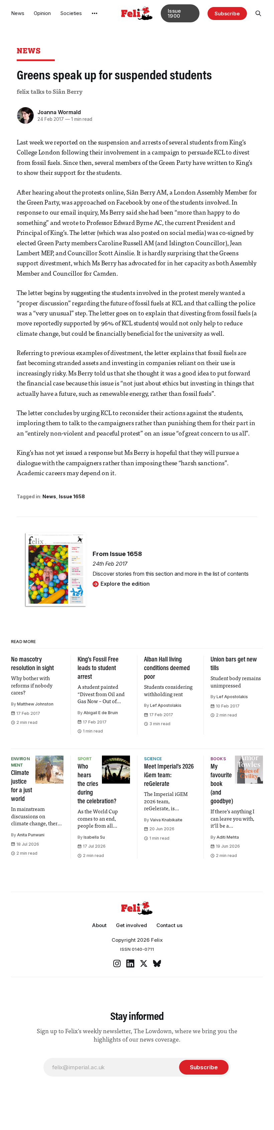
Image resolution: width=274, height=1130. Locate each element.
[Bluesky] (157, 963)
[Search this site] (258, 13)
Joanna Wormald (59, 112)
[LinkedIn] (130, 963)
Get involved (131, 925)
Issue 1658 (72, 496)
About (99, 925)
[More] (94, 13)
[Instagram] (117, 963)
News (17, 13)
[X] (144, 963)
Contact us (169, 925)
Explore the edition (125, 583)
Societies (71, 13)
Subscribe (227, 13)
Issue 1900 (174, 13)
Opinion (42, 13)
